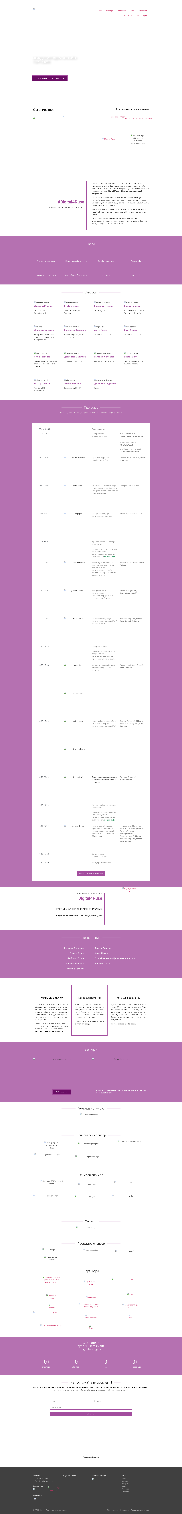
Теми (100, 11)
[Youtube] (67, 1479)
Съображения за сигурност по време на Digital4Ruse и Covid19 (60, 2)
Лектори (109, 11)
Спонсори (143, 11)
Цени (132, 11)
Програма (122, 11)
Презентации (141, 15)
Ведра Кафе (109, 557)
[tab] (91, 422)
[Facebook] (63, 1479)
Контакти (128, 15)
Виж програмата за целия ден (91, 873)
